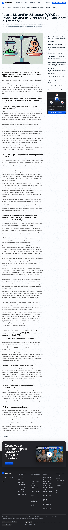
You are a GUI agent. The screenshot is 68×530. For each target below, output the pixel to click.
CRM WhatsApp (22, 487)
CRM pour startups (35, 481)
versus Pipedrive (60, 475)
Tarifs (39, 2)
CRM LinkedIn (21, 484)
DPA (60, 522)
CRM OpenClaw (22, 491)
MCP (26, 2)
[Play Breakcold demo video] (49, 454)
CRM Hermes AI (22, 494)
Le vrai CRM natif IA (47, 477)
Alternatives (58, 485)
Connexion (47, 2)
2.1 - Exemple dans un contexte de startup (56, 77)
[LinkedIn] (3, 481)
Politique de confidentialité (39, 522)
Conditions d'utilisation (52, 522)
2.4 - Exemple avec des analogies (56, 89)
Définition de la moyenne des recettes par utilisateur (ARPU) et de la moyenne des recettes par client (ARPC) (56, 47)
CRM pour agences (35, 478)
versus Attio (58, 478)
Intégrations (58, 488)
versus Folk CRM (60, 480)
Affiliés (57, 490)
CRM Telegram (21, 489)
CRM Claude (21, 479)
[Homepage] (7, 3)
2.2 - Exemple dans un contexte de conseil (56, 81)
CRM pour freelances (36, 497)
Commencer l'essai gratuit (59, 2)
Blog (57, 492)
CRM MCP (20, 477)
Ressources (32, 2)
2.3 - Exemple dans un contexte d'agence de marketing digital (55, 86)
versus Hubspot (59, 483)
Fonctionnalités (19, 2)
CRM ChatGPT (21, 482)
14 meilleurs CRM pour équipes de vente (47, 504)
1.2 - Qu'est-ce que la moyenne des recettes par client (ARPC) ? (56, 57)
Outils (57, 495)
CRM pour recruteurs (35, 491)
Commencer (8, 463)
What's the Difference (6, 7)
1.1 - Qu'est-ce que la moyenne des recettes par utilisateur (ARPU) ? (56, 53)
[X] (6, 481)
